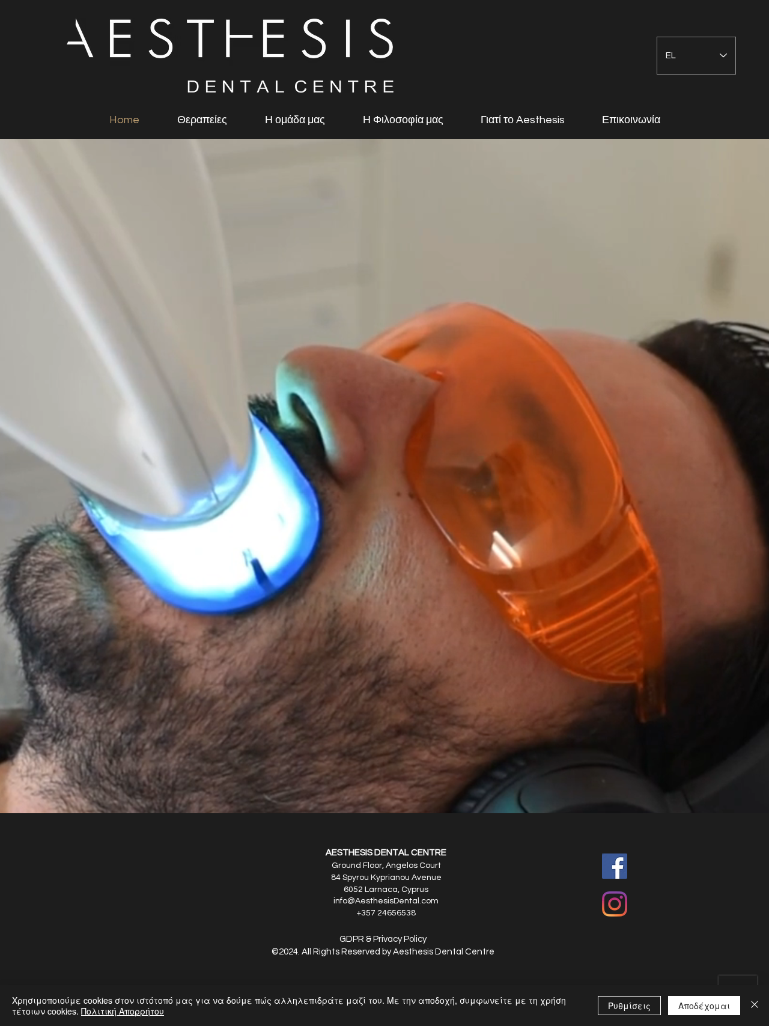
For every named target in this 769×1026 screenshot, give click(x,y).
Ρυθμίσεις (629, 1006)
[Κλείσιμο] (754, 1005)
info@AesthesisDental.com (386, 901)
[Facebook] (614, 866)
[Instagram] (614, 904)
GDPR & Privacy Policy (383, 939)
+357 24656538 (386, 913)
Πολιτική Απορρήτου (122, 1011)
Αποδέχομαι (704, 1006)
